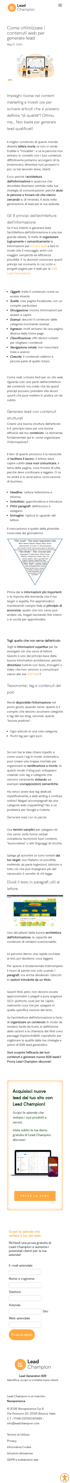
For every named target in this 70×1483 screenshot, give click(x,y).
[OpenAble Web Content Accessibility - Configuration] (64, 1478)
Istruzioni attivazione (20, 1453)
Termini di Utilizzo (18, 1434)
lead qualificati (19, 128)
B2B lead (33, 674)
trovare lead (38, 246)
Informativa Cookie (19, 1447)
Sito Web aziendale (28, 1314)
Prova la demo (35, 1196)
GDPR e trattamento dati (22, 1459)
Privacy (12, 1441)
